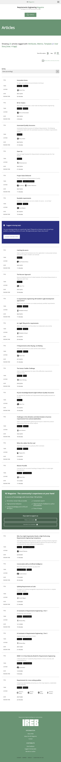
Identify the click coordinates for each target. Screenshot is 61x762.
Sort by (3, 69)
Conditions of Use (38, 757)
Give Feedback (30, 746)
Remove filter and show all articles (51, 60)
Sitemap (19, 757)
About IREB (30, 733)
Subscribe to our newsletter (29, 524)
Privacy (30, 757)
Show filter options (41, 53)
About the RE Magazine (30, 736)
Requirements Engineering (30, 8)
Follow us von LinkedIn (30, 520)
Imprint (24, 757)
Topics (31, 15)
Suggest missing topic (11, 236)
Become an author (30, 751)
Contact (31, 739)
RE (30, 2)
